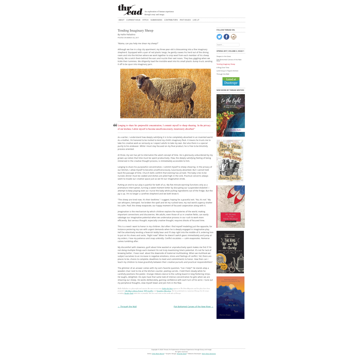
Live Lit (196, 20)
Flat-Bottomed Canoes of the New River (193, 306)
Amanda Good (181, 354)
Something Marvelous (164, 291)
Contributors (171, 20)
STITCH (145, 20)
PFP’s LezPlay (148, 291)
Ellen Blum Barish (158, 354)
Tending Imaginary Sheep (226, 64)
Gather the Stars (167, 288)
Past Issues (185, 20)
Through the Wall (127, 306)
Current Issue (133, 20)
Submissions (156, 20)
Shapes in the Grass (224, 56)
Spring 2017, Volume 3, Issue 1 (230, 51)
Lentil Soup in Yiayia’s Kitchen (227, 71)
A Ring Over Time (223, 67)
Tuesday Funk (128, 293)
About (121, 20)
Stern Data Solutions (209, 354)
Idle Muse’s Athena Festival (134, 291)
